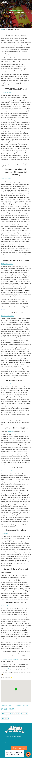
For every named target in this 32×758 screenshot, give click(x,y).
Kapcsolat (7, 743)
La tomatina (24, 713)
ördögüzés (4, 716)
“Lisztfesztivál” (4, 606)
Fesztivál (17, 713)
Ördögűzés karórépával (6, 92)
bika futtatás (5, 713)
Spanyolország (19, 716)
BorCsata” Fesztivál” (6, 384)
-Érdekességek (13, 10)
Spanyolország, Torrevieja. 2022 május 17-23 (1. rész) (7, 708)
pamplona (11, 716)
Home (2, 29)
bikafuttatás (11, 431)
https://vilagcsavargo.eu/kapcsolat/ (11, 659)
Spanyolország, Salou (6, 705)
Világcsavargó (13, 14)
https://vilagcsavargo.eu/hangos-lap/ (11, 668)
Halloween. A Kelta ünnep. (22, 705)
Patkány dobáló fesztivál (7, 263)
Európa (19, 10)
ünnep (26, 716)
